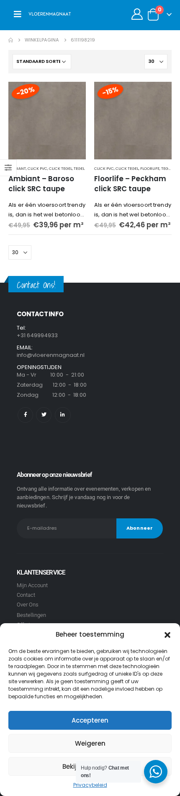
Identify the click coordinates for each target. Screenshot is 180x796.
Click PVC (37, 168)
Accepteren (90, 720)
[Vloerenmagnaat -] (50, 14)
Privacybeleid (90, 784)
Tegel (79, 168)
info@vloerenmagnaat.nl (51, 355)
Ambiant (17, 168)
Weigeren (90, 743)
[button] (167, 634)
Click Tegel (60, 168)
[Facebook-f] (25, 415)
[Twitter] (43, 415)
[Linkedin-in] (62, 415)
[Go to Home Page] (10, 40)
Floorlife (149, 168)
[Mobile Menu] (17, 14)
